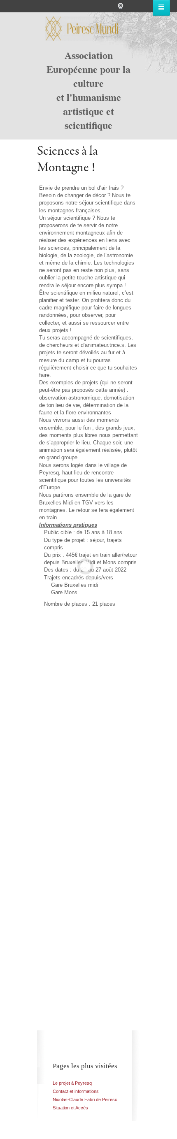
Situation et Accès (70, 1107)
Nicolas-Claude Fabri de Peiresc (85, 1099)
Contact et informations (76, 1091)
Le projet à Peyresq (72, 1083)
